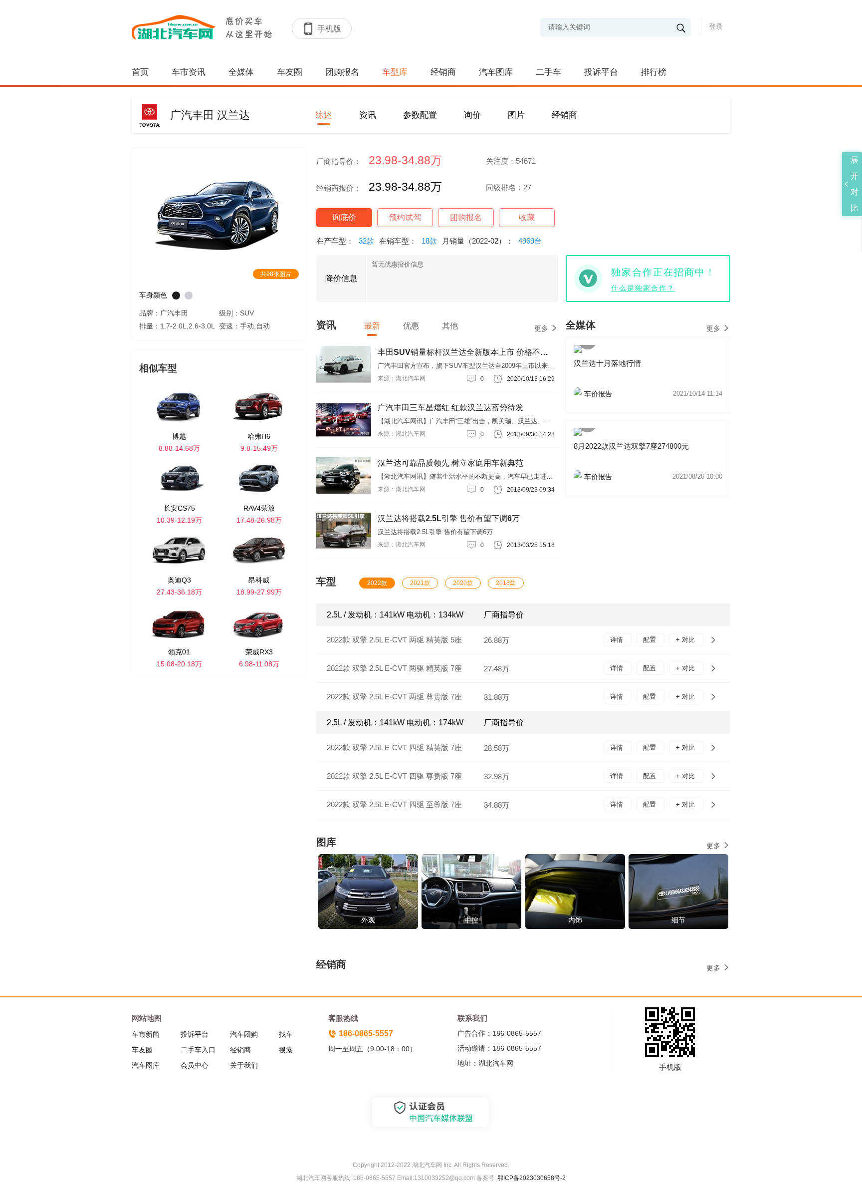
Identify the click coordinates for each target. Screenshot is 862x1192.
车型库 (395, 72)
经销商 (443, 72)
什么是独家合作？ (643, 288)
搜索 (286, 1050)
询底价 (344, 217)
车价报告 (653, 394)
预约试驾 (405, 217)
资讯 (367, 115)
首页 (140, 72)
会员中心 (195, 1065)
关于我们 (244, 1065)
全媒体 (241, 72)
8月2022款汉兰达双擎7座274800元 (631, 446)
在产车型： (345, 241)
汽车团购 (244, 1034)
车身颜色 (153, 295)
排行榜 (653, 72)
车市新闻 (146, 1034)
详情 (617, 639)
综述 (323, 115)
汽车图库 (496, 72)
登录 (716, 26)
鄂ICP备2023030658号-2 (531, 1178)
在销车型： (408, 241)
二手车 (548, 72)
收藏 (527, 217)
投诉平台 (601, 72)
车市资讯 (189, 72)
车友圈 (289, 72)
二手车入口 (198, 1050)
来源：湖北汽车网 (402, 378)
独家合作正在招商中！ (663, 272)
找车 (286, 1034)
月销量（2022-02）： (492, 241)
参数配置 (420, 115)
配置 (650, 639)
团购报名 (342, 72)
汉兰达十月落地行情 (607, 363)
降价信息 (341, 278)
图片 (516, 115)
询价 (472, 115)
